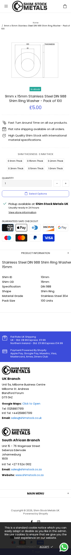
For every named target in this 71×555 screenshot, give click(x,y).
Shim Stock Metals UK (31, 6)
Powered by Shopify (35, 513)
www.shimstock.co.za (30, 475)
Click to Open (31, 404)
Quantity (8, 178)
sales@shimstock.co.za (26, 469)
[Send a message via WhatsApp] (64, 547)
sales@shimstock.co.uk (26, 418)
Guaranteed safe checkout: (20, 221)
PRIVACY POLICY (26, 547)
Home (35, 22)
